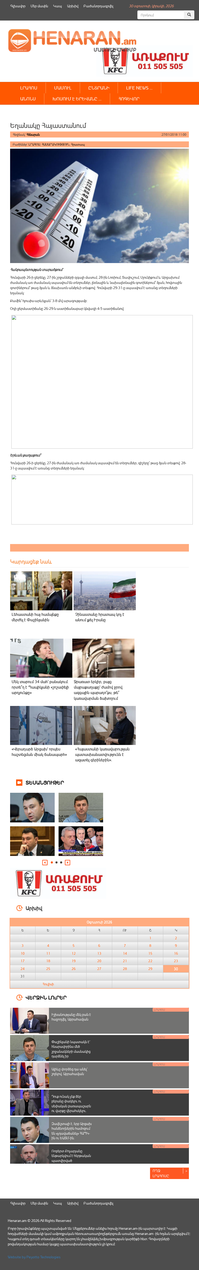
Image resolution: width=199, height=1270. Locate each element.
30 (176, 969)
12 (74, 953)
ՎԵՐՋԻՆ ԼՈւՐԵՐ (46, 997)
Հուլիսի (48, 984)
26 (74, 969)
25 (48, 969)
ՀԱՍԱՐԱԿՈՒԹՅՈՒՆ (55, 144)
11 (48, 953)
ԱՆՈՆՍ (28, 98)
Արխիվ (72, 6)
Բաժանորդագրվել (98, 6)
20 (99, 961)
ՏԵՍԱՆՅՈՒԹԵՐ (45, 782)
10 (22, 953)
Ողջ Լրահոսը (161, 1173)
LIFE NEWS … (139, 87)
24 (22, 969)
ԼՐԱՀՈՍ (28, 87)
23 (176, 961)
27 (99, 969)
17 (22, 961)
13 (99, 953)
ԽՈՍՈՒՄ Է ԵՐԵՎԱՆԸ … (77, 98)
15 (150, 953)
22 (150, 961)
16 (176, 953)
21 (125, 961)
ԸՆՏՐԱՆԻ (98, 87)
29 (150, 969)
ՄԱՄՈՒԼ (63, 87)
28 (125, 969)
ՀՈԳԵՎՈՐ (128, 98)
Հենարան (33, 134)
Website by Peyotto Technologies (34, 1257)
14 (125, 953)
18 (48, 961)
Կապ (57, 6)
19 (74, 961)
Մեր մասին (39, 6)
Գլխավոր (17, 6)
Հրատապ (78, 144)
